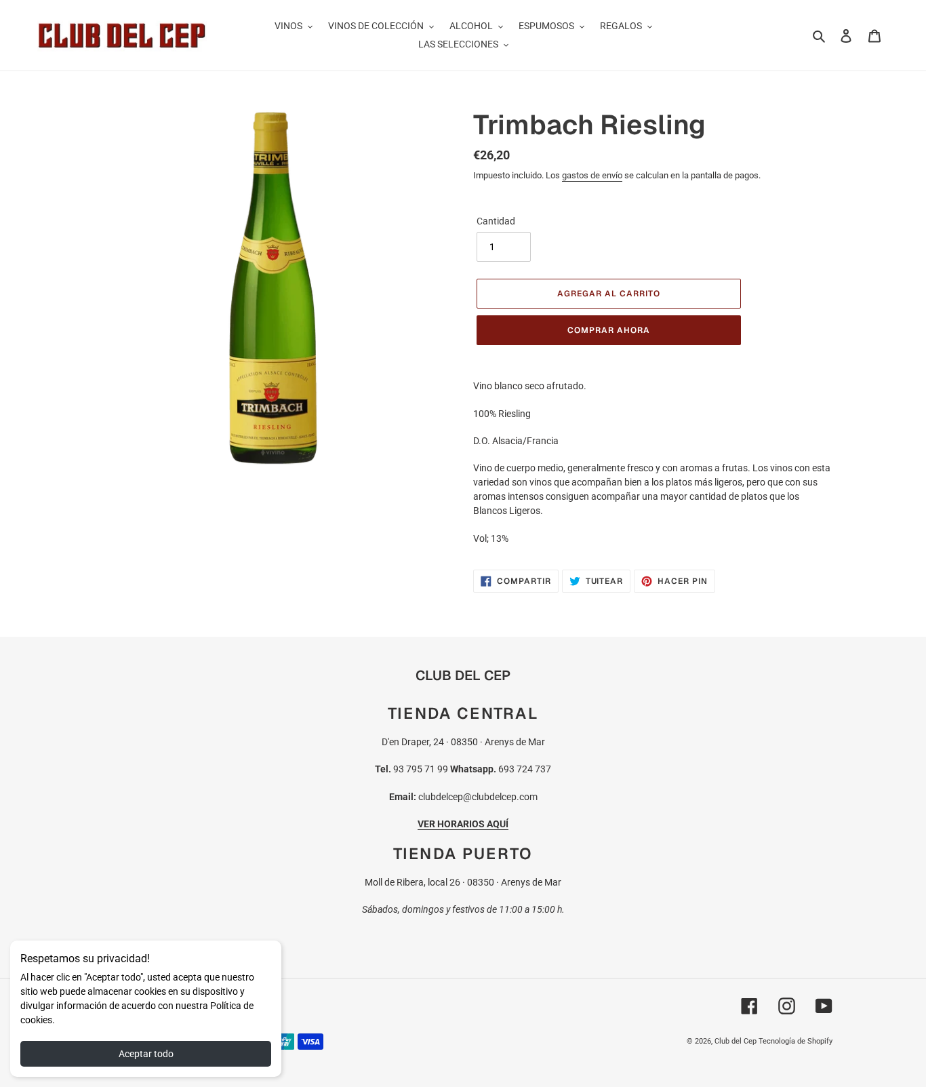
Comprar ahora (608, 330)
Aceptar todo (146, 1053)
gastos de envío (592, 175)
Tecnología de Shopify (795, 1041)
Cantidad (496, 221)
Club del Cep (735, 1041)
